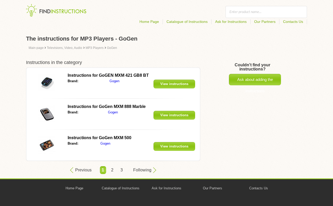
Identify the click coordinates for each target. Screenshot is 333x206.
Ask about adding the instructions (255, 81)
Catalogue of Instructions (187, 22)
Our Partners (265, 22)
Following (142, 170)
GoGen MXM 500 (99, 138)
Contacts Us (293, 22)
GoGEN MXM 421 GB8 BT (108, 75)
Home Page (149, 22)
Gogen (114, 81)
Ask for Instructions (231, 22)
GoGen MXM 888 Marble (107, 106)
